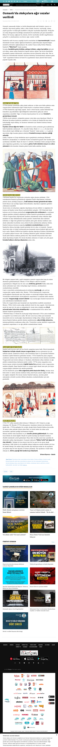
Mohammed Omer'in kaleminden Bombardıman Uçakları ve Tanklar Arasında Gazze (42, 618)
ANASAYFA (5, 654)
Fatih (8, 133)
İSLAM (21, 5)
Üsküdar (5, 131)
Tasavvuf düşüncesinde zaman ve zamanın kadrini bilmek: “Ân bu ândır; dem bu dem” (41, 519)
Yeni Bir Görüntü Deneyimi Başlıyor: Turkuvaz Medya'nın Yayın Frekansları (15, 595)
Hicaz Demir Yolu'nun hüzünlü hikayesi (40, 544)
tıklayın (26, 473)
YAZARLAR (24, 5)
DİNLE (48, 5)
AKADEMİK (28, 5)
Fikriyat (9, 679)
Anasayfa (5, 10)
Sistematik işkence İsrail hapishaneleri (13, 617)
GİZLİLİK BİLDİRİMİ (33, 656)
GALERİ (31, 5)
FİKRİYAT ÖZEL (44, 5)
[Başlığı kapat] (56, 734)
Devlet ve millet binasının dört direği (13, 641)
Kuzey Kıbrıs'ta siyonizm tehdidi (38, 595)
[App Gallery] (44, 488)
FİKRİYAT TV (39, 5)
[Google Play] (36, 488)
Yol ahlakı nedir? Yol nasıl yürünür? (15, 543)
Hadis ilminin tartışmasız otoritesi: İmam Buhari (15, 519)
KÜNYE (40, 656)
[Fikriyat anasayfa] (14, 487)
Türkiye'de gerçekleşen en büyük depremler (42, 572)
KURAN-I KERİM (33, 654)
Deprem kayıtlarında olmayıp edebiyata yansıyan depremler (14, 573)
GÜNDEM (11, 654)
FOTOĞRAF (47, 654)
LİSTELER (35, 5)
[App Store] (27, 488)
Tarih (11, 10)
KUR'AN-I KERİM (16, 5)
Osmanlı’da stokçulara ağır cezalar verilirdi (26, 10)
